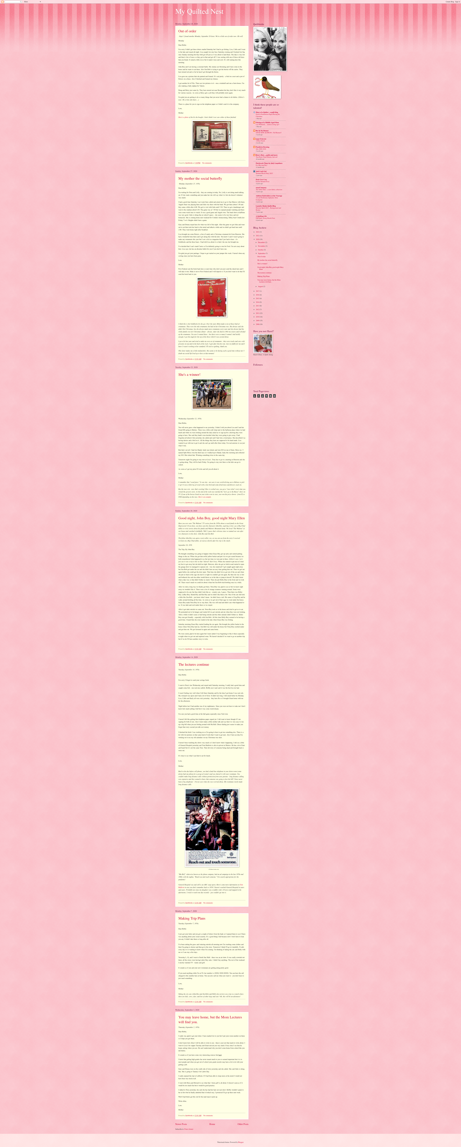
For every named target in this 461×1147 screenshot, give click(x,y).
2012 (258, 309)
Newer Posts (181, 1124)
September (262, 253)
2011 (258, 313)
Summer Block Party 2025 (264, 173)
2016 (258, 295)
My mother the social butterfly (200, 178)
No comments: (207, 163)
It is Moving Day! (261, 165)
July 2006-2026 (261, 149)
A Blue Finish (260, 141)
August (260, 286)
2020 (258, 239)
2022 (258, 232)
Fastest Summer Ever (262, 181)
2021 (258, 235)
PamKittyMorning (262, 147)
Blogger (240, 1142)
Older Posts (243, 1124)
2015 (258, 298)
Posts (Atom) (188, 1129)
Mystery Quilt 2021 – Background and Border (268, 209)
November (261, 246)
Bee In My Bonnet (262, 130)
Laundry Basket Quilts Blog (266, 206)
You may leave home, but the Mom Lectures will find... (269, 281)
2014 (258, 302)
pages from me (261, 139)
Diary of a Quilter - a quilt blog (267, 112)
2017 (258, 291)
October (261, 250)
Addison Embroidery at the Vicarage (269, 196)
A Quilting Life (261, 216)
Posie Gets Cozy (261, 179)
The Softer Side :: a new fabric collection (269, 189)
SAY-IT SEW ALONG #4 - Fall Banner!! (269, 133)
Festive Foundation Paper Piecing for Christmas (268, 115)
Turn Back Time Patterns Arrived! (267, 157)
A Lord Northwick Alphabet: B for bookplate (267, 199)
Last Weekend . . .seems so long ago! (267, 124)
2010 (258, 317)
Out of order (187, 30)
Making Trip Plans (191, 918)
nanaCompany (261, 187)
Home (212, 1124)
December (261, 242)
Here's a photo (183, 117)
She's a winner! (189, 374)
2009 (258, 320)
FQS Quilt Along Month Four (265, 218)
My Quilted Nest (199, 11)
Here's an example (204, 497)
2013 (258, 306)
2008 (258, 324)
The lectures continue (193, 664)
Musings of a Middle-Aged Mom (267, 122)
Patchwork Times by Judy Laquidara (269, 163)
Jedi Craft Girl (261, 171)
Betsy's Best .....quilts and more (267, 155)
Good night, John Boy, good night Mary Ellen (211, 517)
